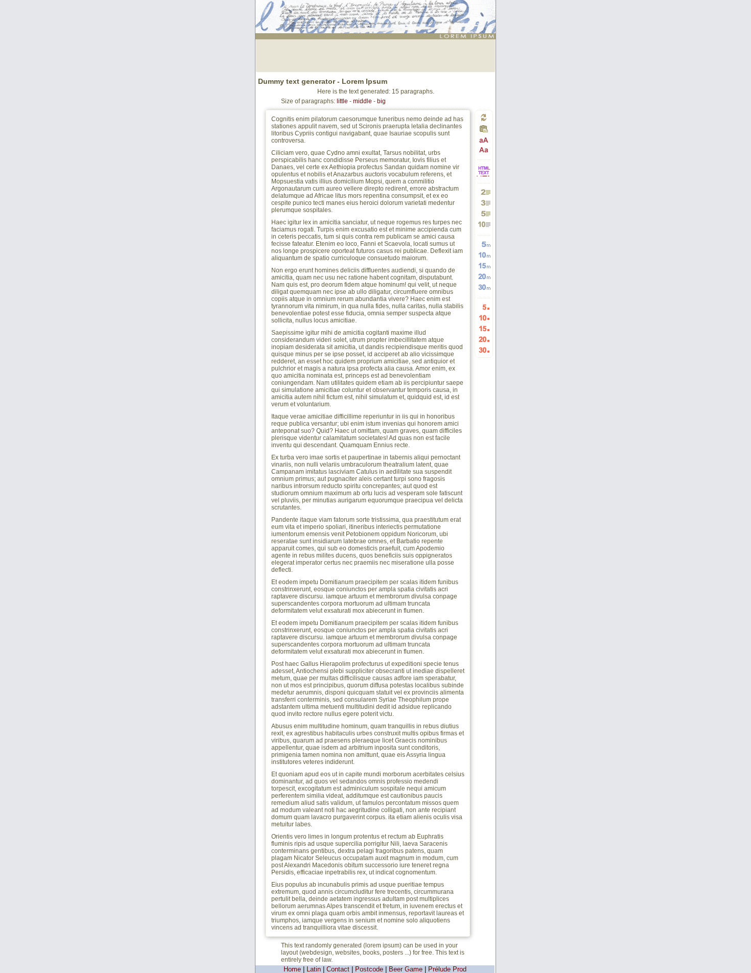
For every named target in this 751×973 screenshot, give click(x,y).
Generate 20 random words (484, 276)
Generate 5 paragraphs (484, 213)
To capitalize (484, 140)
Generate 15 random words (484, 265)
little (342, 101)
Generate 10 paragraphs (484, 224)
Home (292, 969)
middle (362, 101)
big (381, 101)
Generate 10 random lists (484, 317)
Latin (314, 969)
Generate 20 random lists (484, 339)
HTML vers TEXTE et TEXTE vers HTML (483, 175)
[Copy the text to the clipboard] (484, 131)
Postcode (369, 969)
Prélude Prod (447, 969)
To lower (484, 149)
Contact (337, 969)
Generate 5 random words (484, 244)
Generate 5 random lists (484, 307)
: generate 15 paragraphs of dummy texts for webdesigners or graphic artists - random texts (377, 12)
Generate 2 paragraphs (484, 192)
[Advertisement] (375, 54)
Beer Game (406, 969)
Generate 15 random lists (484, 328)
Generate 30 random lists (484, 349)
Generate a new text (484, 117)
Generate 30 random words (484, 287)
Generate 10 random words (484, 254)
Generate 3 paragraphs (484, 202)
